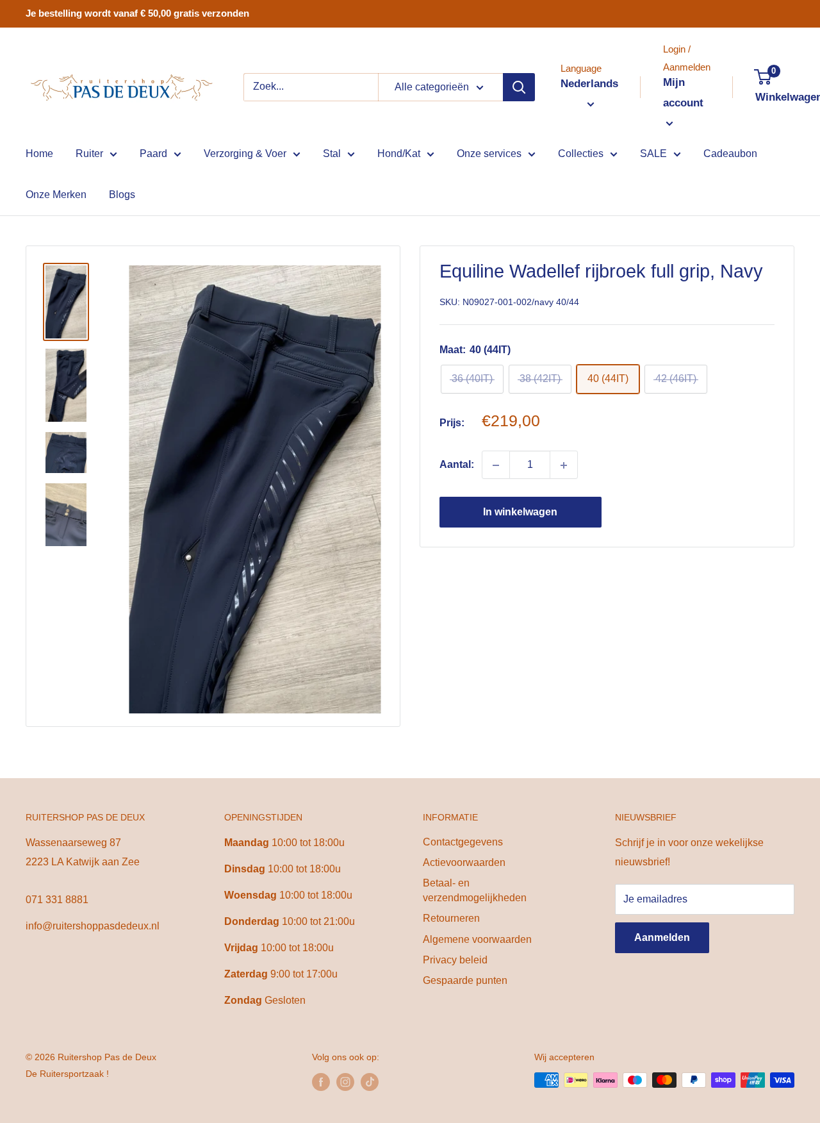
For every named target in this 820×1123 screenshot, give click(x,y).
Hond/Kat (398, 153)
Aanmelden (662, 937)
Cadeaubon (730, 153)
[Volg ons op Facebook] (321, 1081)
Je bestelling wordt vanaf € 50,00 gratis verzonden (137, 13)
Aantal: (456, 465)
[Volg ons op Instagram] (345, 1081)
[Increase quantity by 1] (563, 465)
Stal (332, 153)
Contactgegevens (463, 841)
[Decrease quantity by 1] (495, 465)
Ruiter (89, 153)
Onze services (489, 153)
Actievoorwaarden (464, 862)
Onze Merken (56, 194)
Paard (153, 153)
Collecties (580, 153)
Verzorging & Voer (245, 153)
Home (39, 153)
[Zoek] (519, 87)
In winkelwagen (520, 512)
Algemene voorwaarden (477, 939)
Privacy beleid (455, 959)
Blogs (122, 194)
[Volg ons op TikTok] (370, 1081)
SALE (653, 153)
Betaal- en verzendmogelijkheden (475, 890)
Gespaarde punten (465, 980)
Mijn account (683, 92)
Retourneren (451, 918)
